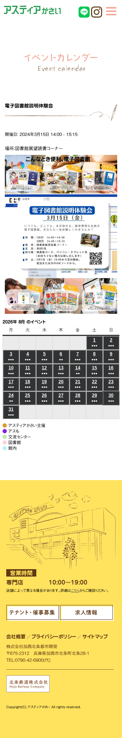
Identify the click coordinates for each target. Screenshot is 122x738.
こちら (75, 590)
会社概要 (16, 636)
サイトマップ (95, 636)
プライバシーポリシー (53, 636)
